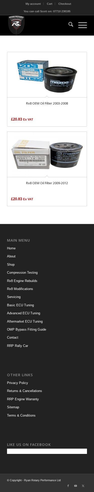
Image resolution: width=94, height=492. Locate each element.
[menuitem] (33, 4)
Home (11, 248)
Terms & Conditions (21, 415)
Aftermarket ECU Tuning (25, 321)
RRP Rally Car (17, 346)
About (11, 256)
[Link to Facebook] (68, 485)
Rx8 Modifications (20, 289)
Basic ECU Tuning (20, 305)
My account (33, 3)
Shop (11, 264)
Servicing (14, 297)
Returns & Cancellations (24, 391)
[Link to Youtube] (75, 485)
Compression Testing (22, 272)
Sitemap (13, 407)
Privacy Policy (17, 383)
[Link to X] (83, 485)
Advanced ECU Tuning (23, 313)
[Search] (68, 25)
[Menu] (80, 25)
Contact (12, 337)
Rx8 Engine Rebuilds (22, 281)
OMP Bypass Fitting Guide (26, 329)
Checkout (64, 3)
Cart (49, 3)
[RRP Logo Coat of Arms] (39, 25)
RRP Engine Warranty (23, 399)
